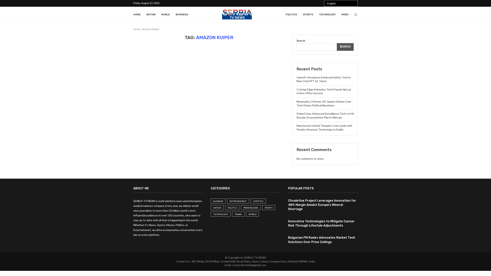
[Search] (356, 14)
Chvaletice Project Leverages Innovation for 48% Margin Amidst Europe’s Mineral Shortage (322, 205)
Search (301, 40)
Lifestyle (258, 201)
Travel (238, 214)
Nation (151, 14)
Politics (291, 14)
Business (182, 14)
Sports (308, 14)
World (165, 14)
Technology (327, 14)
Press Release (250, 207)
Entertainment (238, 201)
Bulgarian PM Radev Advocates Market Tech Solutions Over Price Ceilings (321, 240)
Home (137, 14)
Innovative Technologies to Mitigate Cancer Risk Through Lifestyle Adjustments (321, 223)
